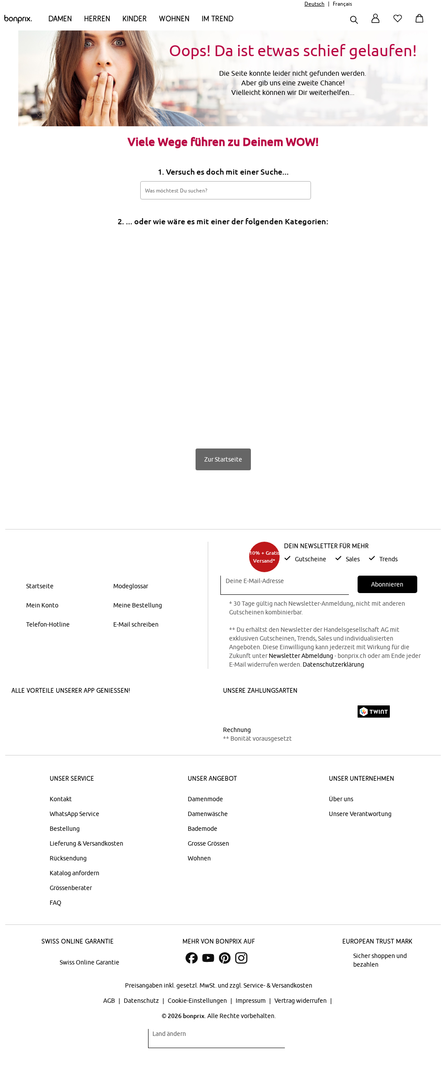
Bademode (202, 828)
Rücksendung (68, 858)
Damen (60, 18)
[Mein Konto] (375, 23)
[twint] (373, 711)
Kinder (134, 18)
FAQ (55, 902)
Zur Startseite (223, 459)
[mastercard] (235, 711)
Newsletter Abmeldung (301, 655)
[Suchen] (354, 20)
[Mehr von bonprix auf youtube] (208, 958)
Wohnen (174, 18)
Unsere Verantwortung (360, 813)
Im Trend (217, 18)
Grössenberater (71, 887)
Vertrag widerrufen (301, 1000)
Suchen (299, 189)
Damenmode (205, 799)
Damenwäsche (208, 813)
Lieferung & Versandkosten (86, 843)
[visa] (260, 711)
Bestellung (65, 828)
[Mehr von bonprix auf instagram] (241, 958)
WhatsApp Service (74, 813)
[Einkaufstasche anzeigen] (421, 23)
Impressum (251, 1000)
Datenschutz (142, 1000)
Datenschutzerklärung (333, 664)
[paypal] (337, 711)
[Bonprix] (18, 21)
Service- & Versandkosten (277, 985)
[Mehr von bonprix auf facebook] (192, 958)
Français (342, 3)
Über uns (341, 799)
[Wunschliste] (399, 23)
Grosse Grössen (208, 843)
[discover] (308, 711)
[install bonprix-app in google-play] (110, 712)
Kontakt (61, 799)
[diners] (284, 711)
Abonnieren (387, 584)
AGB (109, 1000)
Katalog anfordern (74, 873)
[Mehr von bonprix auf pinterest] (225, 958)
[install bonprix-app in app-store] (44, 712)
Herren (97, 18)
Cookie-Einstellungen (198, 1000)
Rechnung (237, 729)
